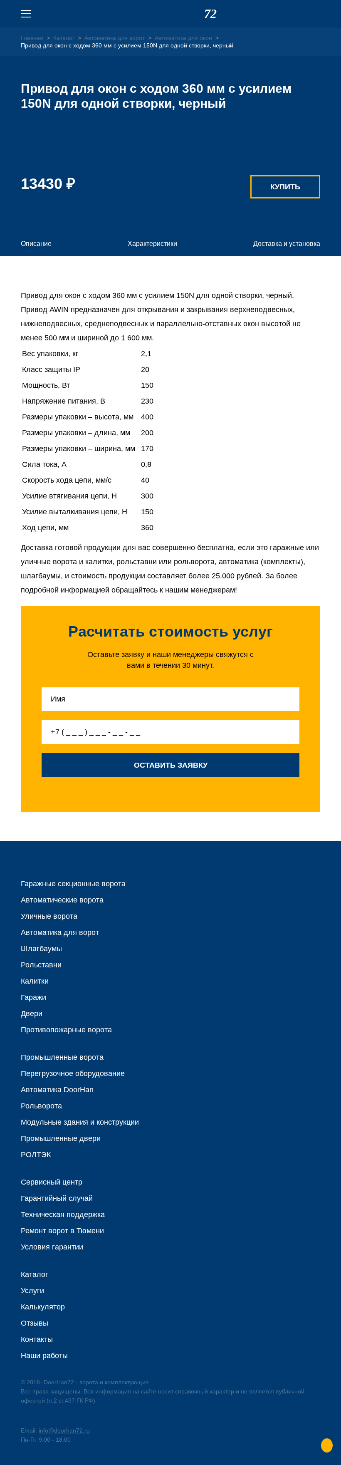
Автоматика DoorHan (57, 1090)
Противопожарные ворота (66, 1030)
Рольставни (41, 965)
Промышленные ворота (62, 1057)
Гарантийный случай (57, 1198)
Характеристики (152, 243)
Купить (285, 187)
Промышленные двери (61, 1138)
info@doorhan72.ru (64, 1430)
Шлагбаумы (41, 948)
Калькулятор (43, 1307)
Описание (36, 243)
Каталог (34, 1274)
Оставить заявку (171, 765)
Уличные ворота (49, 916)
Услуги (32, 1291)
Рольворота (41, 1106)
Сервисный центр (51, 1182)
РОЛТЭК (36, 1154)
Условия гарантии (52, 1247)
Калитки (35, 981)
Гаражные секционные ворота (73, 884)
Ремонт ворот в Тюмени (62, 1231)
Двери (31, 1013)
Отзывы (34, 1323)
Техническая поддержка (63, 1214)
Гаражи (33, 997)
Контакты (37, 1339)
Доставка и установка (286, 243)
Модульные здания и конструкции (80, 1122)
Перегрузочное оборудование (73, 1073)
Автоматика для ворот (60, 932)
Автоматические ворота (62, 900)
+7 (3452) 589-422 (315, 14)
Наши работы (44, 1355)
